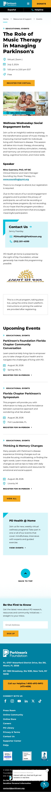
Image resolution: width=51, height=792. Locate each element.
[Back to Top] (25, 573)
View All (12, 498)
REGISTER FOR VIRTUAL (19, 83)
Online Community (13, 715)
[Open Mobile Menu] (28, 3)
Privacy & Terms (11, 732)
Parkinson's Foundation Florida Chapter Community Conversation (24, 344)
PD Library (8, 728)
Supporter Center (12, 741)
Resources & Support (22, 19)
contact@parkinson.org (14, 788)
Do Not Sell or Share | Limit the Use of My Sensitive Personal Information (21, 781)
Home (5, 19)
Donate (41, 4)
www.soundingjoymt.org (16, 179)
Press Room (9, 710)
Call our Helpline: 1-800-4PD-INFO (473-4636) (25, 685)
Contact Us (9, 736)
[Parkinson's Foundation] (9, 4)
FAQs (6, 745)
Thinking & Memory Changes (23, 445)
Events (39, 19)
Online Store (9, 719)
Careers (7, 723)
